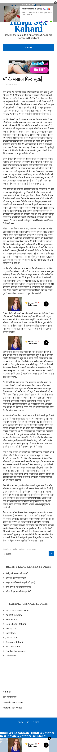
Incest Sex (11, 632)
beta (9, 549)
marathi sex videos (12, 707)
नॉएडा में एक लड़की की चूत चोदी (18, 591)
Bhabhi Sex (11, 619)
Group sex (11, 628)
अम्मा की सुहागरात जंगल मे (16, 577)
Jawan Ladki (12, 637)
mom (34, 549)
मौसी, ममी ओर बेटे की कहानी (17, 573)
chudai (14, 549)
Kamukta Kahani (14, 642)
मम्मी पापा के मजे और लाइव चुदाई (18, 586)
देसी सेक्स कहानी (9, 696)
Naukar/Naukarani (15, 651)
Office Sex (11, 655)
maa (29, 549)
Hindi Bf (7, 691)
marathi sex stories (13, 702)
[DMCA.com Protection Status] (23, 676)
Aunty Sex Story (14, 614)
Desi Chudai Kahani (16, 623)
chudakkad (22, 549)
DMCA (21, 722)
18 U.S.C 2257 (33, 722)
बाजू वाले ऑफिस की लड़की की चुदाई (20, 582)
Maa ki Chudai (11, 84)
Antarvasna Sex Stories (18, 610)
